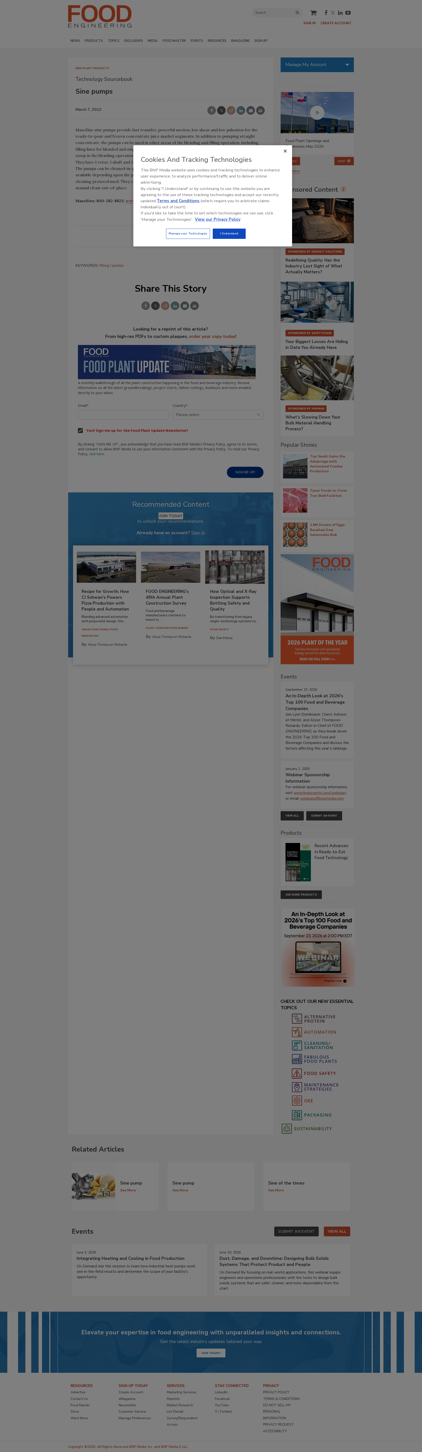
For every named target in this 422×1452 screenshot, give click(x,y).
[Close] (285, 151)
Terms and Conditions (178, 201)
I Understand (229, 233)
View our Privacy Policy (218, 219)
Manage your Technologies (188, 233)
